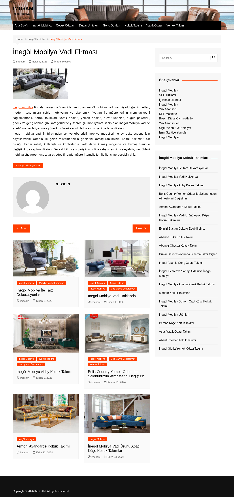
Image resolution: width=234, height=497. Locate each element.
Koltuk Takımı (133, 25)
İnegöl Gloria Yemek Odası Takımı (181, 348)
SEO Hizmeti (167, 95)
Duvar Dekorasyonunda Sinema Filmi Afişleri (188, 254)
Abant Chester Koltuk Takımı (177, 340)
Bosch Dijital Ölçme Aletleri (176, 118)
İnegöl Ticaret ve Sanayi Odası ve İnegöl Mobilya (185, 273)
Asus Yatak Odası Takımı (175, 331)
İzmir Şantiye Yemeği (172, 132)
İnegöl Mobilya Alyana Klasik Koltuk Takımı (187, 284)
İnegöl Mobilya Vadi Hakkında (112, 296)
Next (139, 228)
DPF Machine (168, 113)
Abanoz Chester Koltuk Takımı (178, 245)
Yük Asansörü (168, 109)
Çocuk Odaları (65, 25)
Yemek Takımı (175, 25)
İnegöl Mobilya (42, 25)
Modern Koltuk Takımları (174, 292)
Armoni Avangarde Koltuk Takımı (43, 446)
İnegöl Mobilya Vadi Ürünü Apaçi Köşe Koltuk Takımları (184, 218)
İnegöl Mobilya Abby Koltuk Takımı (44, 372)
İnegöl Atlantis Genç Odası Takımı (181, 262)
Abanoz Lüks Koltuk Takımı (176, 237)
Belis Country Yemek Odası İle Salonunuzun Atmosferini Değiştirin (188, 196)
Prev (24, 228)
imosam (20, 61)
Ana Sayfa (21, 25)
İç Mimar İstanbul (170, 99)
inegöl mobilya (23, 107)
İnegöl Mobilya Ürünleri (174, 314)
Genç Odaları (111, 25)
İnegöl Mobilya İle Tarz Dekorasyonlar (183, 168)
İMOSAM (23, 8)
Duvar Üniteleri (89, 25)
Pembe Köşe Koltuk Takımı (176, 323)
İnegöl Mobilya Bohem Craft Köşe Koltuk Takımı (185, 304)
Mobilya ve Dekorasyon (51, 283)
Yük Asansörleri (169, 123)
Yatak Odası (154, 25)
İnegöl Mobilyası (169, 137)
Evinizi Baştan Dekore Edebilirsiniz (182, 228)
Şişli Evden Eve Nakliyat (175, 128)
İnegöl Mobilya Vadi (29, 165)
